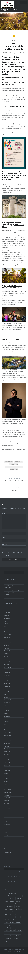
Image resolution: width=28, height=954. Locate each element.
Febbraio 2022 (7, 757)
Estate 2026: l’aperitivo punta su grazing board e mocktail (12, 586)
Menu (24, 2)
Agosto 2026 (7, 612)
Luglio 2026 (6, 615)
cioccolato (19, 898)
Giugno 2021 (7, 776)
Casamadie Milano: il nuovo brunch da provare (14, 597)
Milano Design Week (9, 922)
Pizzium (10, 933)
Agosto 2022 (7, 743)
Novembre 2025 (7, 637)
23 (14, 879)
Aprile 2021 (6, 781)
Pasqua (6, 930)
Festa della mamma (9, 909)
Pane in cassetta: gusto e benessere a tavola (14, 583)
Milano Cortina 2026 (9, 919)
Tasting (5, 829)
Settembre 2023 (7, 708)
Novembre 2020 (7, 792)
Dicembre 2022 (7, 732)
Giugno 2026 (7, 618)
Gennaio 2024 (7, 697)
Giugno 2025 (7, 650)
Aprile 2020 (6, 803)
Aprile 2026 (6, 623)
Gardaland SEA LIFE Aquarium (11, 911)
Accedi (5, 848)
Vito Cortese (19, 941)
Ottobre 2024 (7, 672)
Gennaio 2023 (7, 729)
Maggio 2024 (7, 686)
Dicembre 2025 (7, 634)
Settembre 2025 (7, 642)
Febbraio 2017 (7, 808)
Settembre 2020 (7, 795)
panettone (7, 927)
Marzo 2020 (6, 806)
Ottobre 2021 (7, 767)
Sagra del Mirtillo (14, 469)
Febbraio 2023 (7, 727)
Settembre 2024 (7, 675)
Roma (20, 933)
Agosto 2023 (7, 710)
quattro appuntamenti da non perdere (14, 466)
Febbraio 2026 (7, 629)
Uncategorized (7, 835)
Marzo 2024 (6, 691)
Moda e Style (8, 925)
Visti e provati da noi (8, 837)
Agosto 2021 (7, 770)
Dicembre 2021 (7, 762)
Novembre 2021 (7, 765)
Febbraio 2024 (7, 694)
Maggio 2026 (7, 621)
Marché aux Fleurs (18, 461)
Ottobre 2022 (7, 738)
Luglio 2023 (6, 713)
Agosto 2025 (7, 645)
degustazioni (18, 906)
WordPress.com (16, 951)
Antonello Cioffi (8, 895)
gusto (11, 914)
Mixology (18, 922)
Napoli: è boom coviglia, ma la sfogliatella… (13, 590)
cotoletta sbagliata (9, 906)
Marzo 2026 (6, 626)
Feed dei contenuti (8, 852)
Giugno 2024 (7, 683)
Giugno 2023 (7, 716)
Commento (5, 513)
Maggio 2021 (7, 778)
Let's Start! (6, 827)
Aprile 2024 (6, 689)
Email (4, 537)
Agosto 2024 (7, 678)
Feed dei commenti (8, 856)
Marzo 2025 (6, 659)
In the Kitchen (7, 824)
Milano (18, 917)
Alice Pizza (7, 893)
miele (13, 917)
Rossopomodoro (8, 935)
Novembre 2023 (7, 702)
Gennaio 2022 (7, 759)
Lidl (15, 914)
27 (5, 881)
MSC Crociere (19, 925)
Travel (14, 40)
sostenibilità (15, 938)
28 (8, 881)
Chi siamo (6, 821)
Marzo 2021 (6, 784)
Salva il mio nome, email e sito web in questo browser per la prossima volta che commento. (13, 554)
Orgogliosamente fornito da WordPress (12, 949)
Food (20, 909)
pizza (6, 933)
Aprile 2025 (6, 656)
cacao (9, 898)
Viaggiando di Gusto (9, 10)
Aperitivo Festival (9, 461)
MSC (13, 925)
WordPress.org (7, 859)
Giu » (8, 883)
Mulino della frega (14, 464)
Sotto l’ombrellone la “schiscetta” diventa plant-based (13, 593)
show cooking (8, 938)
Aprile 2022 (6, 754)
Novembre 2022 (7, 735)
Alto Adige (13, 893)
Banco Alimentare (18, 895)
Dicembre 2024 (7, 667)
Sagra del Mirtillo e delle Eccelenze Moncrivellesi (12, 287)
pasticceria (12, 930)
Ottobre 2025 (7, 640)
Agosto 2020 (7, 797)
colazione (7, 903)
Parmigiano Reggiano (16, 927)
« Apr (5, 883)
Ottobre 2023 (7, 705)
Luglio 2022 (6, 746)
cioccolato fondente (9, 901)
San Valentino (17, 935)
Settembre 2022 (7, 740)
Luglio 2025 (6, 648)
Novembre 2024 (7, 669)
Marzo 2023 (6, 724)
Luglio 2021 (6, 773)
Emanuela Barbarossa (14, 52)
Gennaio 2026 (7, 631)
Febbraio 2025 (7, 661)
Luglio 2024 (6, 680)
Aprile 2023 (6, 721)
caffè (13, 898)
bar (5, 898)
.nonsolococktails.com (7, 375)
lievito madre (8, 917)
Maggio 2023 (7, 718)
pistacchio (19, 930)
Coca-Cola (18, 901)
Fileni (16, 909)
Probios (16, 933)
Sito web (4, 544)
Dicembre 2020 (7, 789)
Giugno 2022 (7, 748)
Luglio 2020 (6, 800)
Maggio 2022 (7, 751)
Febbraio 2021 (7, 787)
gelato (6, 914)
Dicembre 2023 (7, 699)
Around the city (7, 818)
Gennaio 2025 (7, 664)
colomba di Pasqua (15, 903)
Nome (4, 531)
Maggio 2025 (7, 653)
